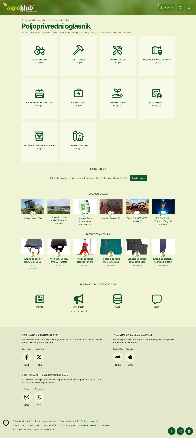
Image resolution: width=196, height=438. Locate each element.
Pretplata (105, 425)
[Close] (180, 7)
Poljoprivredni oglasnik (46, 421)
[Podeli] (180, 431)
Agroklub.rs (43, 20)
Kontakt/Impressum (88, 425)
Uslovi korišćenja (50, 425)
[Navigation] (189, 7)
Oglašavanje (33, 425)
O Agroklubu (18, 425)
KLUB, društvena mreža (88, 421)
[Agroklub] (20, 7)
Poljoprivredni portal (22, 421)
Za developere (68, 425)
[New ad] (171, 431)
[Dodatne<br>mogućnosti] (189, 431)
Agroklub (38, 429)
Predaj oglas (138, 178)
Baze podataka (67, 421)
